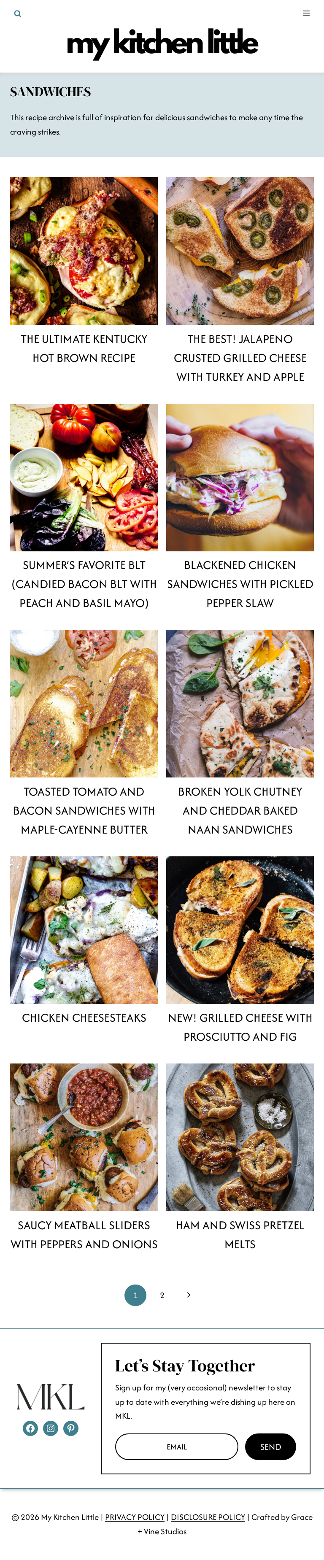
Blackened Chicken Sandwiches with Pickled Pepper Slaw (240, 583)
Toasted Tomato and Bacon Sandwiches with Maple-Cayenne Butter (84, 810)
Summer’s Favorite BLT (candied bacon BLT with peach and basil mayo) (84, 583)
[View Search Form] (17, 14)
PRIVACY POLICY (135, 1517)
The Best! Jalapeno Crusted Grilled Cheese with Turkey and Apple (240, 357)
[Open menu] (306, 12)
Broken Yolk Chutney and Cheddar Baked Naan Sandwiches (240, 810)
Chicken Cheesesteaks (84, 1017)
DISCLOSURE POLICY (208, 1517)
